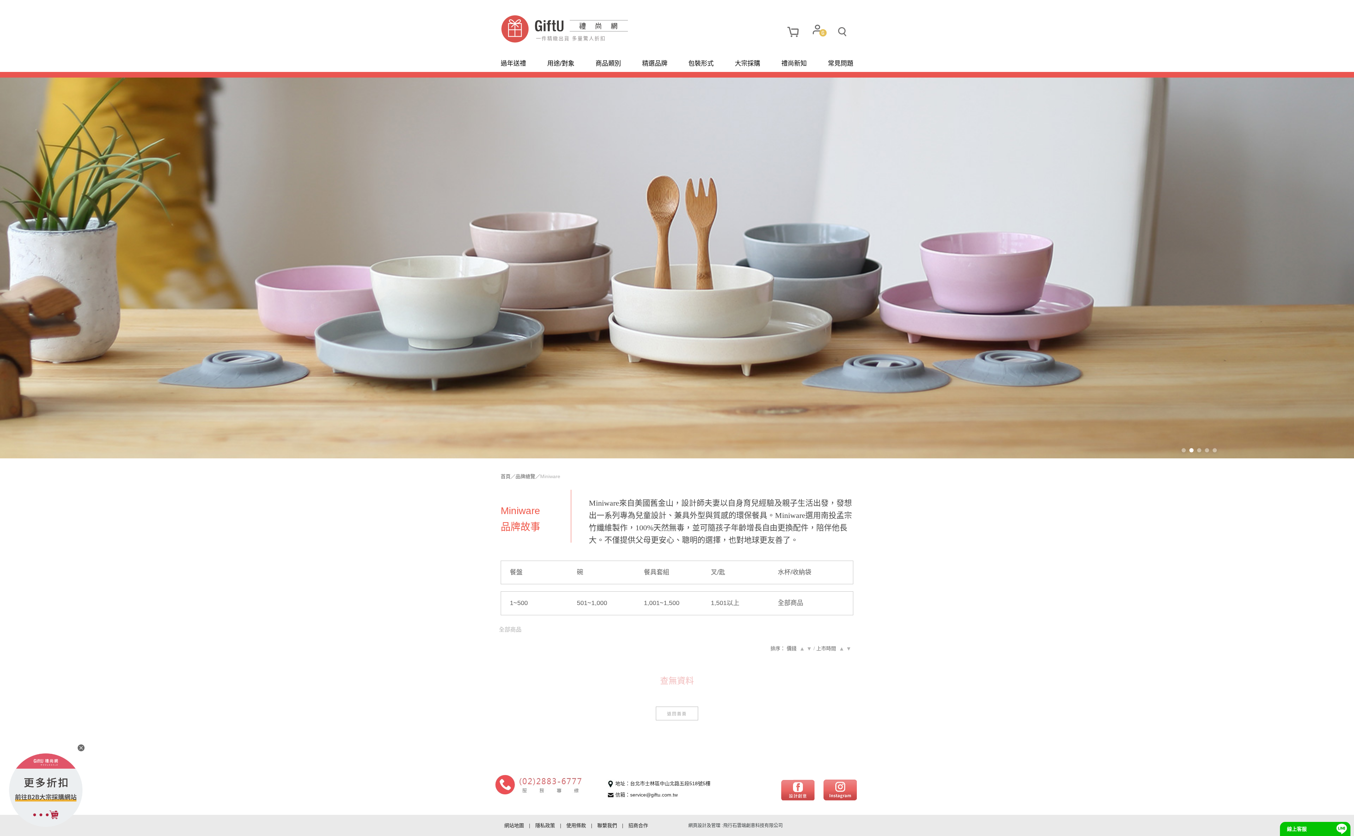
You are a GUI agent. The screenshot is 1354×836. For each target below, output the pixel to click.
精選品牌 (654, 63)
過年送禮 (513, 63)
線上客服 (1297, 829)
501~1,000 (592, 602)
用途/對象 (560, 63)
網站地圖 (514, 825)
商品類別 (608, 63)
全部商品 (790, 602)
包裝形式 (701, 63)
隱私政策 (545, 825)
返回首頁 (677, 713)
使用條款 (576, 825)
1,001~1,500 (661, 602)
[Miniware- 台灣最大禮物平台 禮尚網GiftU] (589, 29)
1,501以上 (725, 602)
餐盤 (516, 572)
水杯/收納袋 (794, 572)
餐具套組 (656, 572)
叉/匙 (718, 572)
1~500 (519, 602)
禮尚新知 (794, 63)
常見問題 (840, 63)
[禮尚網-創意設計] (798, 789)
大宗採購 (747, 63)
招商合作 (638, 825)
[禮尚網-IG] (840, 789)
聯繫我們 (607, 825)
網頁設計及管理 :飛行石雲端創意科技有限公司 (735, 825)
